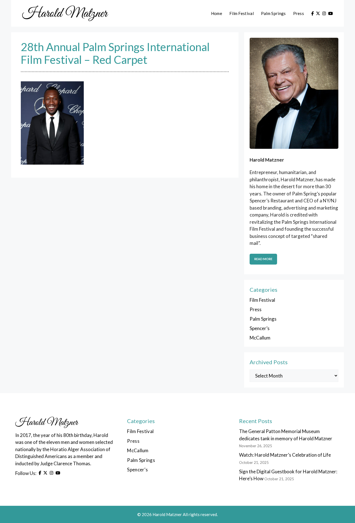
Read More (263, 259)
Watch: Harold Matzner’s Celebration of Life (285, 455)
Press (298, 13)
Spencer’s (260, 328)
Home (216, 13)
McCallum (260, 338)
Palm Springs (273, 13)
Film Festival (241, 13)
